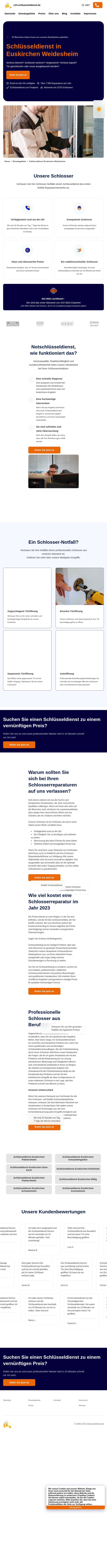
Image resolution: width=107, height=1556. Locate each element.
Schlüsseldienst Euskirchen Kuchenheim (78, 1189)
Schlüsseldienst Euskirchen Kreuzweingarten (78, 1158)
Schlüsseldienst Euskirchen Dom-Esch (29, 1168)
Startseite (10, 13)
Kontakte (75, 13)
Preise (41, 13)
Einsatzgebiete (27, 13)
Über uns (54, 13)
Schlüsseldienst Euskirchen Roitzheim (78, 1168)
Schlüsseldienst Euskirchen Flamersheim (29, 1179)
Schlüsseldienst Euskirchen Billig (78, 1179)
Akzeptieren (75, 1507)
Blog (64, 13)
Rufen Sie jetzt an (18, 75)
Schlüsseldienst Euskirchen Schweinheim (29, 1189)
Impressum (90, 13)
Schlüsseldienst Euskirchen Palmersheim (29, 1158)
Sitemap (82, 1405)
